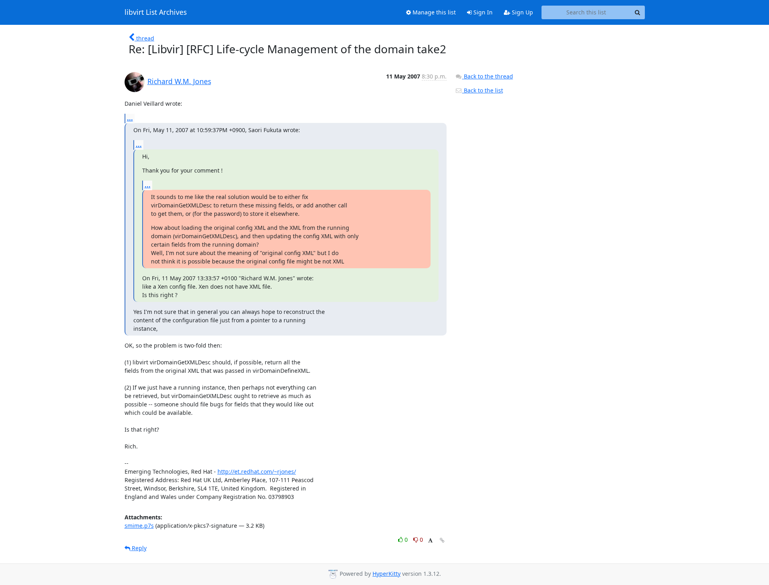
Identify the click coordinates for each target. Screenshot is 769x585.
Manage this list (433, 12)
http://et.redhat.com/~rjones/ (256, 471)
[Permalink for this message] (442, 540)
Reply (138, 548)
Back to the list (482, 90)
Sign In (482, 12)
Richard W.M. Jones (179, 81)
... (130, 118)
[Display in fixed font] (430, 540)
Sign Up (521, 12)
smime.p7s (139, 525)
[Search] (637, 12)
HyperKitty (386, 573)
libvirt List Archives (156, 12)
